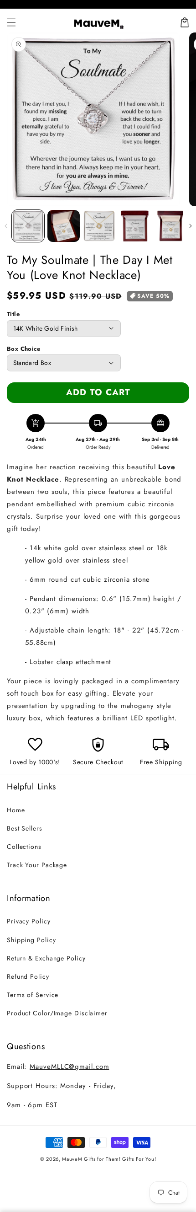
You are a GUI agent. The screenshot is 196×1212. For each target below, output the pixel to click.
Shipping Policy (31, 939)
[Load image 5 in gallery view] (170, 226)
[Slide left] (5, 226)
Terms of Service (32, 994)
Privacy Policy (29, 921)
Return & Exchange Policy (46, 958)
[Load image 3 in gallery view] (99, 226)
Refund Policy (28, 976)
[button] (11, 22)
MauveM (72, 1159)
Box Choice (23, 348)
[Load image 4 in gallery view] (135, 226)
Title (13, 314)
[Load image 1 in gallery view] (28, 226)
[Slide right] (190, 226)
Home (16, 810)
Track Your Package (37, 864)
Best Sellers (24, 828)
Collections (24, 846)
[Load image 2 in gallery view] (63, 226)
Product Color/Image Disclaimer (57, 1013)
